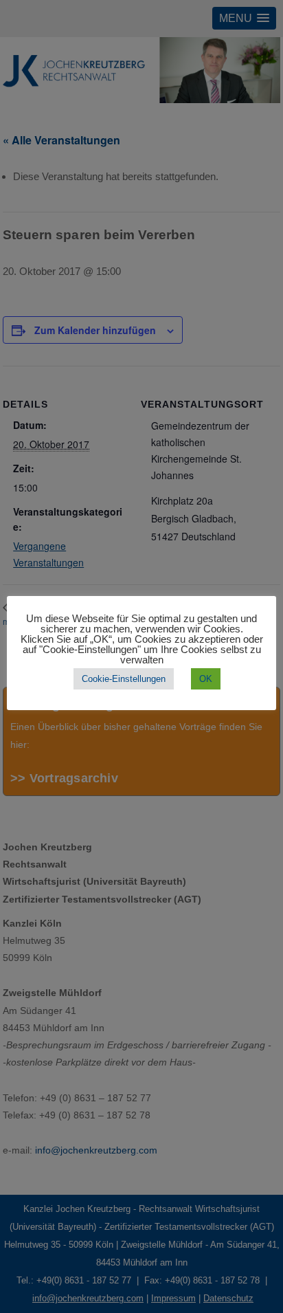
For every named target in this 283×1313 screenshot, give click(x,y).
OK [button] (205, 679)
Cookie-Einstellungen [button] (124, 679)
